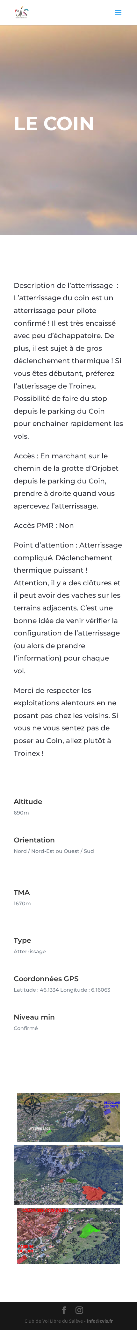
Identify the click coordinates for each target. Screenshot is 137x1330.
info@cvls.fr (100, 1321)
